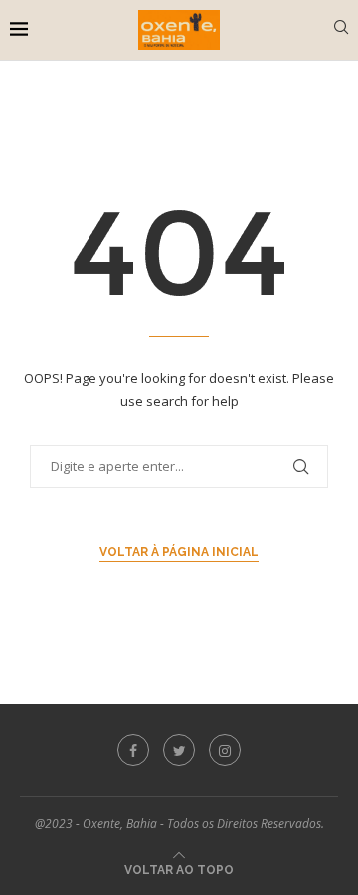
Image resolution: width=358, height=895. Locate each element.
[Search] (341, 29)
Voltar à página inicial (179, 552)
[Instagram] (225, 750)
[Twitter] (179, 750)
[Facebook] (133, 750)
